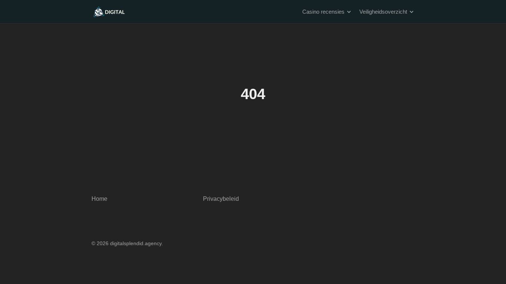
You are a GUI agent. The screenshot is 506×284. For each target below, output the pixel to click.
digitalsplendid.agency (136, 243)
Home (99, 199)
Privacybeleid (221, 199)
